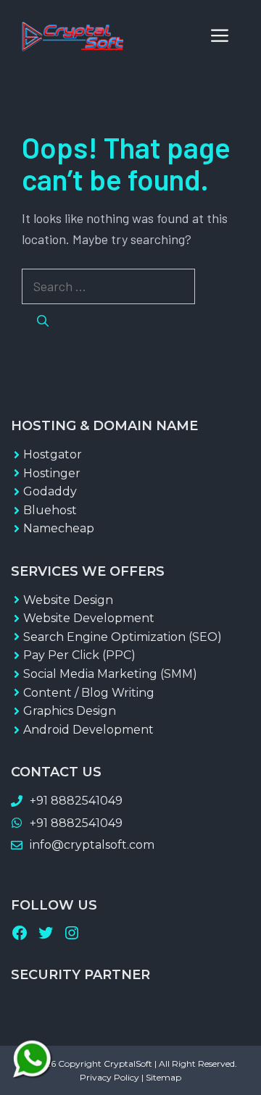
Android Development (88, 730)
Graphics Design (69, 711)
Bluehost (50, 510)
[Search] (43, 320)
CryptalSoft (128, 1063)
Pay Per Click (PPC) (79, 655)
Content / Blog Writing (88, 693)
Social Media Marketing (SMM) (110, 674)
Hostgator (52, 454)
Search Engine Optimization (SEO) (122, 637)
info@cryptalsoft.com (92, 845)
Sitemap (163, 1077)
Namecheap (58, 528)
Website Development (88, 618)
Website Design (68, 600)
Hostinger (51, 473)
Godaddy (50, 491)
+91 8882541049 (76, 800)
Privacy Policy (109, 1077)
